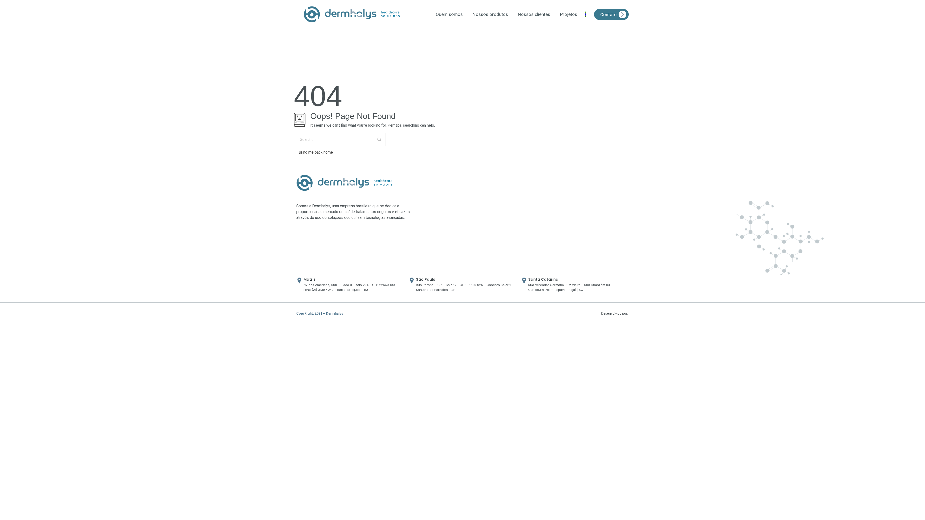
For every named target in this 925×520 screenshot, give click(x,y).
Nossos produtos (490, 14)
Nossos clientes (534, 14)
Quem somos (449, 14)
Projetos (568, 14)
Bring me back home (315, 152)
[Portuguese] (585, 14)
